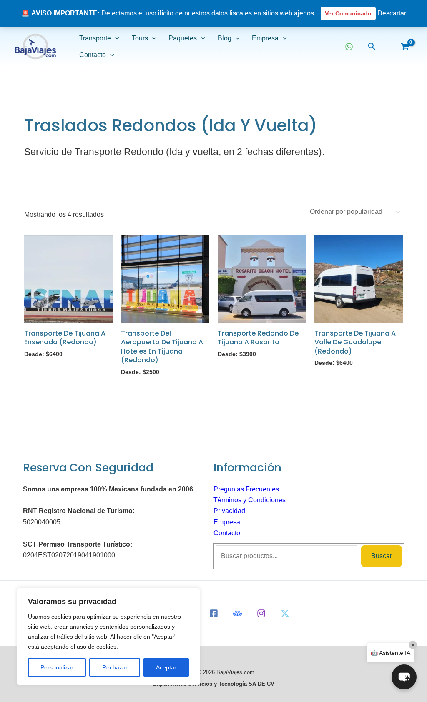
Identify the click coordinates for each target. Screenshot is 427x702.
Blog (224, 38)
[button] (115, 38)
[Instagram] (261, 613)
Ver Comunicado (348, 13)
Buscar (381, 555)
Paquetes (182, 38)
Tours (140, 38)
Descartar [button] (391, 13)
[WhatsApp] (349, 46)
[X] (285, 613)
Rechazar (115, 667)
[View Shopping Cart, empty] (404, 46)
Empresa (265, 38)
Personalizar (56, 667)
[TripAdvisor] (237, 613)
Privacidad (229, 510)
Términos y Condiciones (250, 500)
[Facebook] (213, 613)
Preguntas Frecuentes (246, 489)
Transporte (95, 38)
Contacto (92, 54)
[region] (108, 636)
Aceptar (166, 667)
